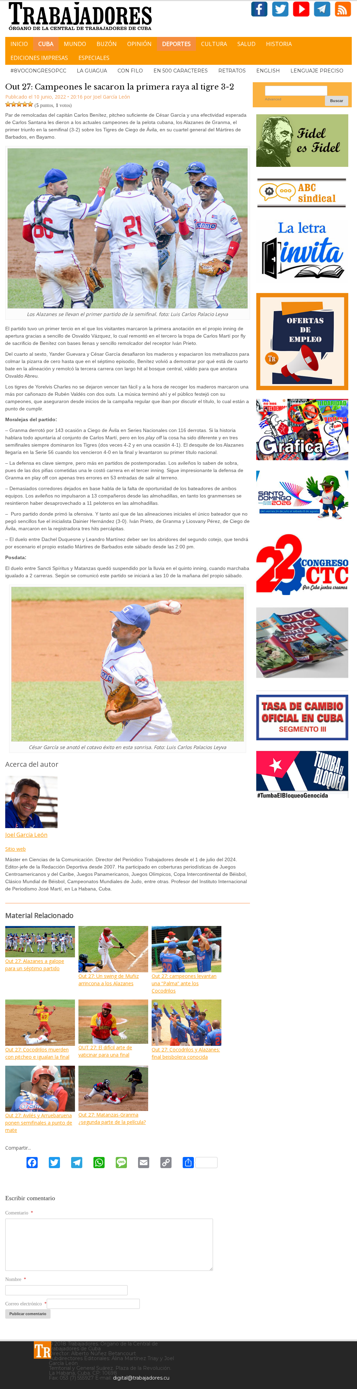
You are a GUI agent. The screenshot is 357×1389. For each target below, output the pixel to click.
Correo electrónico (26, 1303)
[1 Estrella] (8, 104)
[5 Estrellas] (30, 104)
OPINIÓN (139, 44)
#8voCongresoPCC (38, 71)
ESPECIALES (93, 58)
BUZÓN (107, 44)
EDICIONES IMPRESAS (39, 58)
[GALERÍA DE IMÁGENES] (302, 457)
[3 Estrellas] (19, 104)
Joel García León (26, 835)
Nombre (15, 1279)
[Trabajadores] (42, 1350)
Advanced (273, 99)
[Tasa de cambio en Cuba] (302, 737)
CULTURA (214, 44)
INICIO (19, 44)
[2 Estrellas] (13, 104)
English (268, 71)
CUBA (45, 44)
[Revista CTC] (302, 677)
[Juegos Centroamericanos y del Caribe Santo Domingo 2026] (302, 520)
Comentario (19, 1213)
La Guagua (92, 71)
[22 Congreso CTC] (302, 592)
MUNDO (75, 44)
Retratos (232, 71)
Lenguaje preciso (316, 71)
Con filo (130, 71)
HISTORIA (279, 44)
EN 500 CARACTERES (180, 71)
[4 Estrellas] (25, 104)
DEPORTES (176, 44)
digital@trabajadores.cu (141, 1378)
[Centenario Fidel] (302, 164)
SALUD (246, 44)
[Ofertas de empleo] (302, 341)
